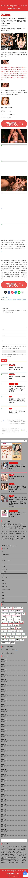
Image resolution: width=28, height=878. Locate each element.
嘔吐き (21, 622)
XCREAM (10, 607)
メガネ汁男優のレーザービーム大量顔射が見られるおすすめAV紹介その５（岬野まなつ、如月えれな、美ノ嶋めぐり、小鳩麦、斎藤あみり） (18, 501)
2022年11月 (4, 771)
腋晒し (3, 636)
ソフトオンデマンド (17, 616)
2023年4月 (4, 759)
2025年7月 (4, 691)
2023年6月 (4, 754)
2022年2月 (4, 794)
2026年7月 (4, 661)
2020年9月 (4, 836)
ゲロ (3, 299)
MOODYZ (4, 607)
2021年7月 (3, 811)
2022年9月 (4, 776)
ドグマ (6, 299)
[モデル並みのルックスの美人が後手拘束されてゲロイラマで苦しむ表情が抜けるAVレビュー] (15, 292)
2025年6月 (4, 694)
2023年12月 (4, 739)
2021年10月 (4, 804)
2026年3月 (4, 671)
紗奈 (20, 299)
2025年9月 (4, 686)
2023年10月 (4, 744)
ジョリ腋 (8, 616)
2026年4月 (4, 669)
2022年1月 (3, 796)
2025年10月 (4, 684)
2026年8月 (4, 659)
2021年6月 (3, 814)
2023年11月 (4, 741)
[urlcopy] (22, 292)
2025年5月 (4, 696)
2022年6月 (4, 784)
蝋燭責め (24, 636)
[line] (19, 292)
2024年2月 (4, 734)
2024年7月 (4, 721)
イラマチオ (6, 297)
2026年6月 (4, 664)
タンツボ (4, 619)
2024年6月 (4, 724)
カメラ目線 (18, 613)
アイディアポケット (18, 607)
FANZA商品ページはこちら (12, 123)
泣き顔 (9, 633)
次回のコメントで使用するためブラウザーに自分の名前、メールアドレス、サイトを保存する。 (14, 347)
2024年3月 (4, 731)
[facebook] (9, 292)
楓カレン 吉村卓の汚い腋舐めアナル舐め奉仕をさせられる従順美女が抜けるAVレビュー (17, 488)
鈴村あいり (12, 639)
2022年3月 (4, 791)
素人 (23, 633)
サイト (3, 340)
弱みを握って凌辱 (5, 628)
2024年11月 (4, 711)
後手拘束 (14, 299)
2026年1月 (3, 676)
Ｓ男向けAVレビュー (14, 8)
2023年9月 (4, 746)
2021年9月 (3, 806)
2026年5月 (4, 666)
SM (3, 297)
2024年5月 (4, 726)
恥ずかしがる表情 (12, 631)
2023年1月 (3, 766)
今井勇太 (11, 622)
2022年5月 (4, 786)
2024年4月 (4, 729)
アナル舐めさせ (19, 610)
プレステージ (4, 622)
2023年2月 (4, 764)
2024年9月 (4, 716)
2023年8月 (4, 749)
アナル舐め (12, 610)
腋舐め (12, 636)
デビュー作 (10, 619)
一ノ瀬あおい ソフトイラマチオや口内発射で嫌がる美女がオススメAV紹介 (17, 466)
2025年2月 (4, 704)
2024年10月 (4, 714)
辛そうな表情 (4, 639)
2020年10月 (4, 834)
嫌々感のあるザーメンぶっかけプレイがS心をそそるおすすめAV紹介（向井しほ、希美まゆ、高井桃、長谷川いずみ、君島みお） (14, 854)
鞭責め (17, 639)
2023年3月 (4, 761)
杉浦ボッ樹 (20, 631)
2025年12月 (4, 679)
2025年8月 (4, 689)
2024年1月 (3, 736)
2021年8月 (3, 809)
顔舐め (22, 639)
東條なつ (4, 633)
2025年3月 (4, 701)
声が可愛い (10, 299)
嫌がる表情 (16, 625)
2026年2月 (4, 674)
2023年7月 (4, 751)
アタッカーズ (4, 610)
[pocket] (12, 292)
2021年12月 (4, 799)
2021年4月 (3, 819)
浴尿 (18, 299)
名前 (3, 329)
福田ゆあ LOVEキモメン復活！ (17, 476)
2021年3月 (3, 821)
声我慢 (10, 625)
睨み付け (18, 633)
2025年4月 (4, 699)
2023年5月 (4, 756)
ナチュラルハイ (17, 619)
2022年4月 (4, 789)
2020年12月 (4, 829)
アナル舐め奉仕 (5, 613)
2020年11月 (4, 831)
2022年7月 (4, 781)
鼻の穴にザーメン (5, 642)
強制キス (13, 628)
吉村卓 (16, 622)
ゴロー (3, 616)
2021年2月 (3, 824)
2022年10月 (4, 774)
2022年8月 (4, 779)
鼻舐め (12, 642)
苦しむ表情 (24, 299)
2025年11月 (4, 681)
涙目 (13, 633)
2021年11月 (4, 801)
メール (3, 335)
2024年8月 (4, 719)
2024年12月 (4, 709)
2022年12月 (4, 769)
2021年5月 (3, 816)
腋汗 (8, 636)
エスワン (12, 613)
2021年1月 (3, 826)
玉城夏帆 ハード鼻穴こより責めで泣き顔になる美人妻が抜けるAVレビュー (17, 400)
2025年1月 (3, 706)
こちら (16, 649)
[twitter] (5, 292)
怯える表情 (4, 631)
